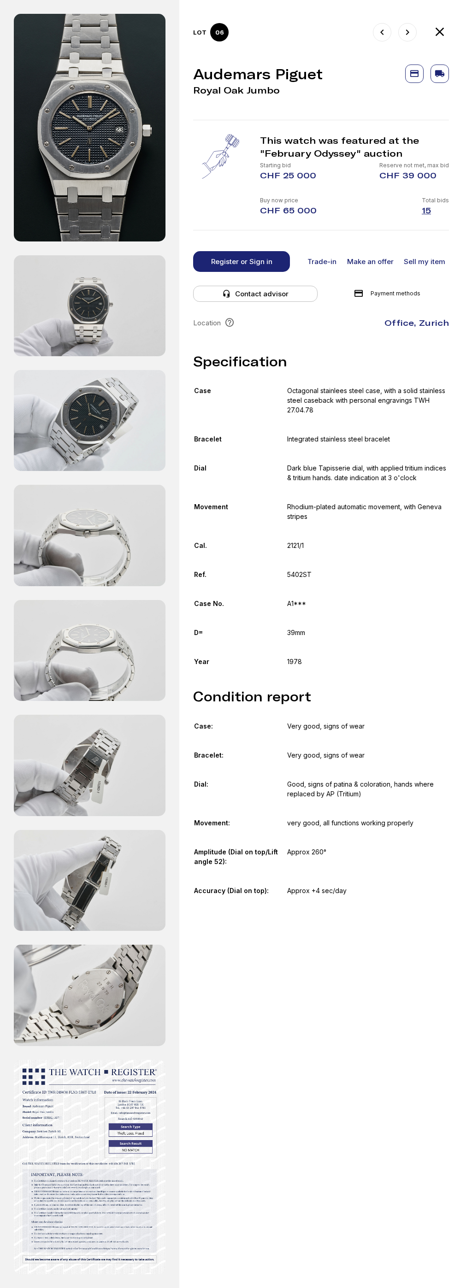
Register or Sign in (241, 261)
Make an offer (370, 261)
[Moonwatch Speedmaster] (382, 32)
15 (426, 210)
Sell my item (424, 261)
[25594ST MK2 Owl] (407, 32)
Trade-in (321, 261)
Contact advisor (262, 293)
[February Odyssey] (440, 32)
